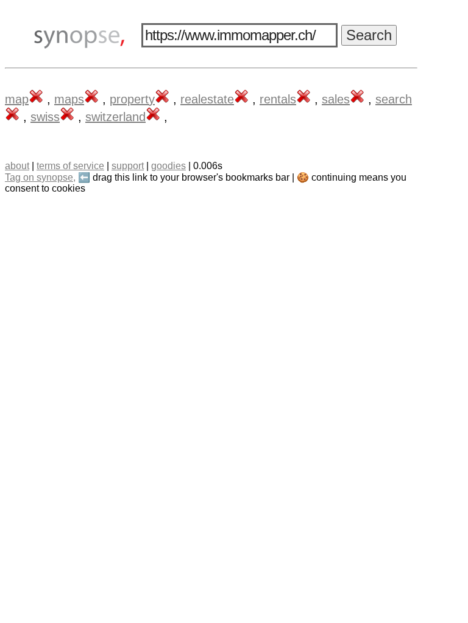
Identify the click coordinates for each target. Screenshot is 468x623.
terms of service (70, 166)
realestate (207, 99)
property (132, 99)
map (17, 99)
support (128, 166)
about (17, 166)
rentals (278, 99)
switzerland (115, 117)
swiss (45, 117)
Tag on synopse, (40, 177)
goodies (168, 166)
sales (336, 99)
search (393, 99)
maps (69, 99)
